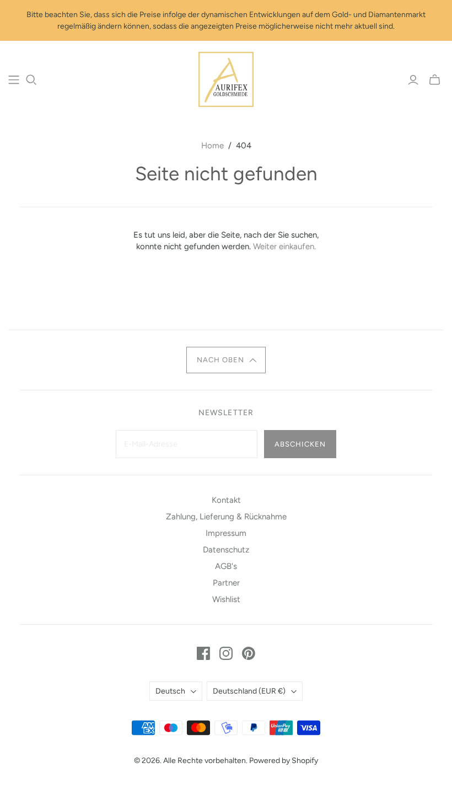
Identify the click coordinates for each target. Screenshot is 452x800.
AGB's (226, 566)
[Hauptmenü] (13, 79)
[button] (226, 360)
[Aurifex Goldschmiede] (226, 79)
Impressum (226, 533)
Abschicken (300, 444)
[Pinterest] (248, 653)
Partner (226, 583)
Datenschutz (226, 550)
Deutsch (170, 691)
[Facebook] (203, 653)
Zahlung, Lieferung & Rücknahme (226, 517)
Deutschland (249, 691)
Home (212, 146)
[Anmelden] (413, 80)
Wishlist (226, 599)
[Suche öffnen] (31, 79)
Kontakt (226, 500)
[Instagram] (226, 653)
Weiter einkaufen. (284, 246)
